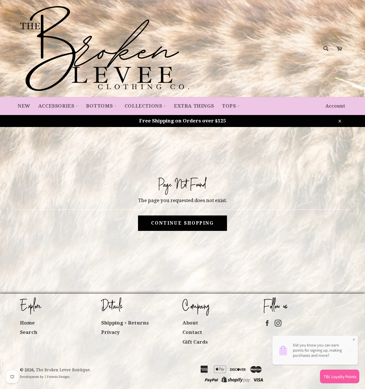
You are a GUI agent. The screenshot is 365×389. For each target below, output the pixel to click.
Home (27, 323)
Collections (144, 106)
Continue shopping (182, 223)
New (24, 106)
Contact (192, 332)
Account (335, 106)
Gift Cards (195, 342)
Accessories (57, 106)
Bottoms (100, 106)
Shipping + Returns (125, 323)
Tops (229, 106)
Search (28, 332)
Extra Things (194, 106)
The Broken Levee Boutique (63, 370)
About (190, 323)
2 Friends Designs (57, 376)
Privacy (110, 332)
